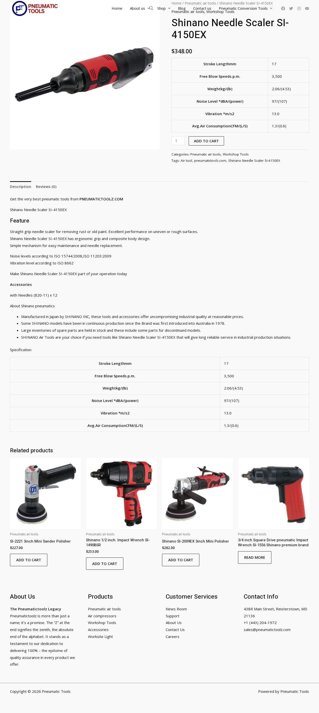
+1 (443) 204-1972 (260, 622)
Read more (254, 557)
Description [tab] (20, 186)
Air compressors (102, 615)
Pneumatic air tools (205, 154)
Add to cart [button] (28, 559)
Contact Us (175, 629)
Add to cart (206, 140)
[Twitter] (291, 8)
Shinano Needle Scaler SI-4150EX (254, 160)
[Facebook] (283, 8)
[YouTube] (307, 8)
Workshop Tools (236, 154)
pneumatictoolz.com (210, 160)
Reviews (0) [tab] (46, 186)
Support (172, 615)
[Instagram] (299, 8)
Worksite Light (100, 636)
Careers (172, 636)
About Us (174, 622)
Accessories (98, 629)
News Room (176, 608)
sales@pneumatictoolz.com (267, 629)
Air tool (186, 160)
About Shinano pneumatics (33, 305)
